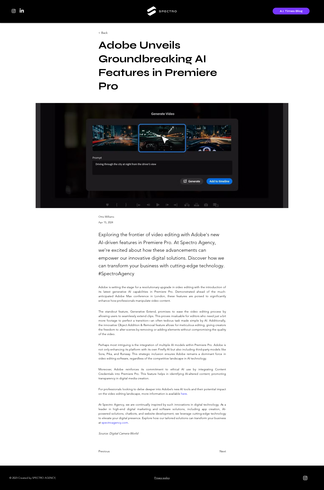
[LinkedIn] (21, 11)
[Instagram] (13, 11)
